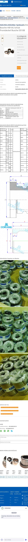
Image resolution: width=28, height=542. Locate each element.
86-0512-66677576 (7, 5)
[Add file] (2, 539)
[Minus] (26, 508)
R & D (15, 502)
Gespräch (19, 68)
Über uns (18, 10)
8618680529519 (10, 428)
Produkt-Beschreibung (22, 76)
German (24, 5)
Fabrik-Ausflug (3, 18)
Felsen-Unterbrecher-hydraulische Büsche (9, 407)
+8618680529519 (13, 426)
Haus (3, 10)
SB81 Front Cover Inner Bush (7, 413)
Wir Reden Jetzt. (20, 25)
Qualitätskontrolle (13, 18)
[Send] (26, 539)
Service (11, 502)
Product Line (17, 497)
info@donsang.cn (18, 1)
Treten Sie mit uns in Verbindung (8, 25)
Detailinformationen (7, 76)
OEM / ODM (16, 500)
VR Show (13, 10)
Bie (10, 497)
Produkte (8, 10)
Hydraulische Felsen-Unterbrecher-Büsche (9, 410)
